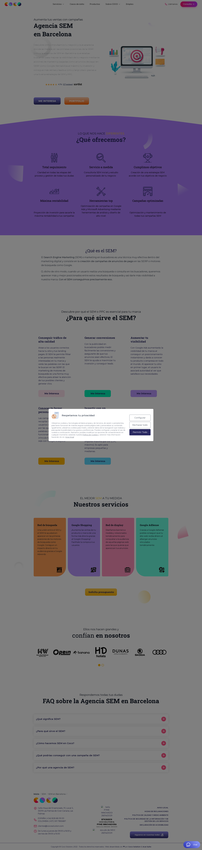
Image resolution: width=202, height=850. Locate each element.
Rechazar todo (140, 425)
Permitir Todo (140, 432)
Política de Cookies (90, 435)
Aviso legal (69, 437)
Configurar (140, 417)
